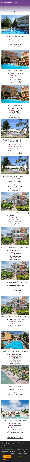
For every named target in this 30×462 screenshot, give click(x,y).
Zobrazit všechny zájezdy (15, 437)
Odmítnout (5, 459)
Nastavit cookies (20, 456)
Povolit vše (7, 456)
